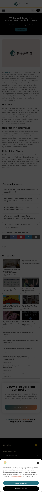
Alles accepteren (21, 483)
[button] (38, 463)
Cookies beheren (21, 489)
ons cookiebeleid (16, 476)
